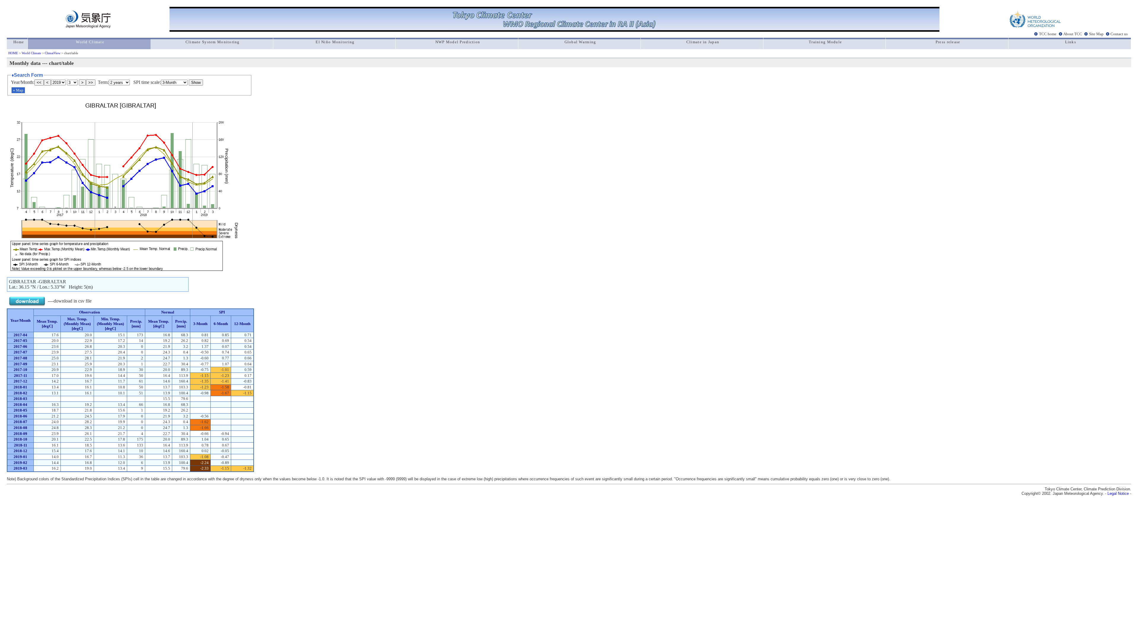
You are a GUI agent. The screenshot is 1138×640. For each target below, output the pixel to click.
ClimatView (52, 53)
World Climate (31, 53)
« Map (18, 90)
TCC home (1048, 34)
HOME (13, 53)
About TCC (1072, 34)
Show (196, 82)
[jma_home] (88, 26)
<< (39, 82)
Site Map (1096, 34)
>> (90, 82)
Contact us (1119, 34)
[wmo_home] (1035, 26)
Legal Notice (1118, 493)
